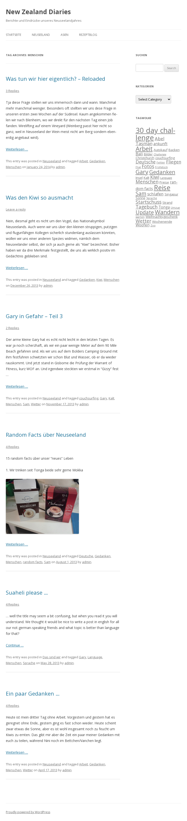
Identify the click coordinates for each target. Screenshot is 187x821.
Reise (162, 187)
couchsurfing (88, 398)
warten (140, 217)
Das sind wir (52, 657)
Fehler (161, 162)
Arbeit (83, 161)
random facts (33, 562)
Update (145, 212)
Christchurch (145, 158)
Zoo (153, 225)
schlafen (155, 194)
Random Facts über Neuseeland (46, 434)
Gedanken (97, 161)
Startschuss (148, 202)
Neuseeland (41, 35)
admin (60, 167)
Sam (26, 404)
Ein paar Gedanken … (33, 693)
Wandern (167, 212)
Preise (164, 182)
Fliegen (173, 162)
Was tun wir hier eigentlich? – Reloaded (55, 78)
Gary (103, 398)
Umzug (175, 207)
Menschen (13, 167)
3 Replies (12, 91)
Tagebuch (147, 206)
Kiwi (99, 279)
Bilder (148, 154)
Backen (174, 150)
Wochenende (162, 221)
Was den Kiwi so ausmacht (39, 197)
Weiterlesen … (17, 149)
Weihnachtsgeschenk (162, 216)
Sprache (29, 663)
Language (95, 657)
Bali (139, 154)
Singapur (171, 194)
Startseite (13, 35)
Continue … (15, 645)
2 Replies (12, 328)
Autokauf (161, 150)
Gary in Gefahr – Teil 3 (34, 316)
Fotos (148, 166)
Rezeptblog (88, 35)
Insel (139, 177)
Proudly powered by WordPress (28, 812)
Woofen (143, 225)
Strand (167, 202)
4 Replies (12, 447)
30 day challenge (155, 133)
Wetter (36, 404)
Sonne (140, 198)
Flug (138, 167)
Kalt (111, 398)
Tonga (164, 207)
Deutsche (86, 556)
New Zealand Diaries (38, 11)
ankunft (160, 143)
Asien (64, 35)
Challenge (160, 154)
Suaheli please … (27, 592)
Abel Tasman (150, 141)
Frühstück (161, 167)
